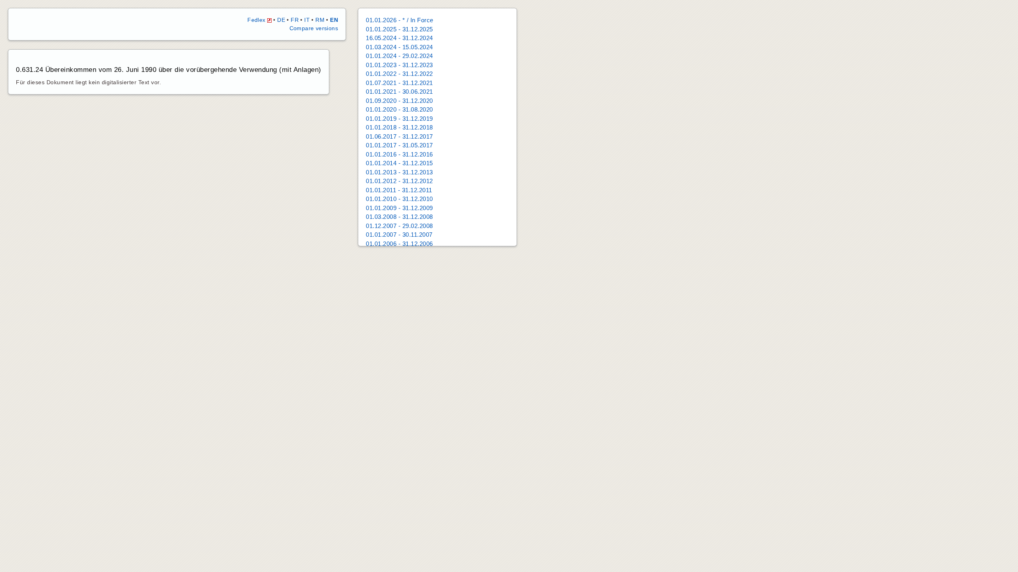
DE (281, 20)
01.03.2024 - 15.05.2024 (399, 47)
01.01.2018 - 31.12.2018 (399, 127)
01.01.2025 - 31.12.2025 (399, 29)
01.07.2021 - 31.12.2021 (399, 82)
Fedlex (257, 20)
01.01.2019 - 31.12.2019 (399, 118)
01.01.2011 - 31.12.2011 (399, 190)
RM (319, 20)
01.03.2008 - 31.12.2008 (399, 216)
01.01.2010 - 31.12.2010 (399, 198)
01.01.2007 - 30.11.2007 (399, 234)
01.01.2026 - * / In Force (399, 20)
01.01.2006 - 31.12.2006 (399, 243)
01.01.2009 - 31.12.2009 (399, 208)
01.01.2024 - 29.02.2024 (399, 55)
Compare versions (313, 28)
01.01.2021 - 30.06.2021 (399, 91)
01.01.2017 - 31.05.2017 (399, 145)
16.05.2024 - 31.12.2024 (399, 38)
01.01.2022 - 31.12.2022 (399, 73)
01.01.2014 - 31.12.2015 (399, 163)
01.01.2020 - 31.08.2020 (399, 109)
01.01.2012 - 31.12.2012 (399, 181)
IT (307, 20)
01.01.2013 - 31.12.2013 (399, 172)
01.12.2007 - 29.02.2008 (399, 225)
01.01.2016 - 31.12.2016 (399, 154)
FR (295, 20)
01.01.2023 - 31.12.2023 (399, 65)
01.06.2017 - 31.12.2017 (399, 136)
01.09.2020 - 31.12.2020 (399, 100)
